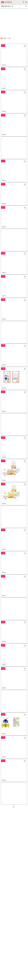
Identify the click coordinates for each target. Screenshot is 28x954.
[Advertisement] (14, 22)
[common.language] (23, 2)
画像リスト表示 (7, 38)
